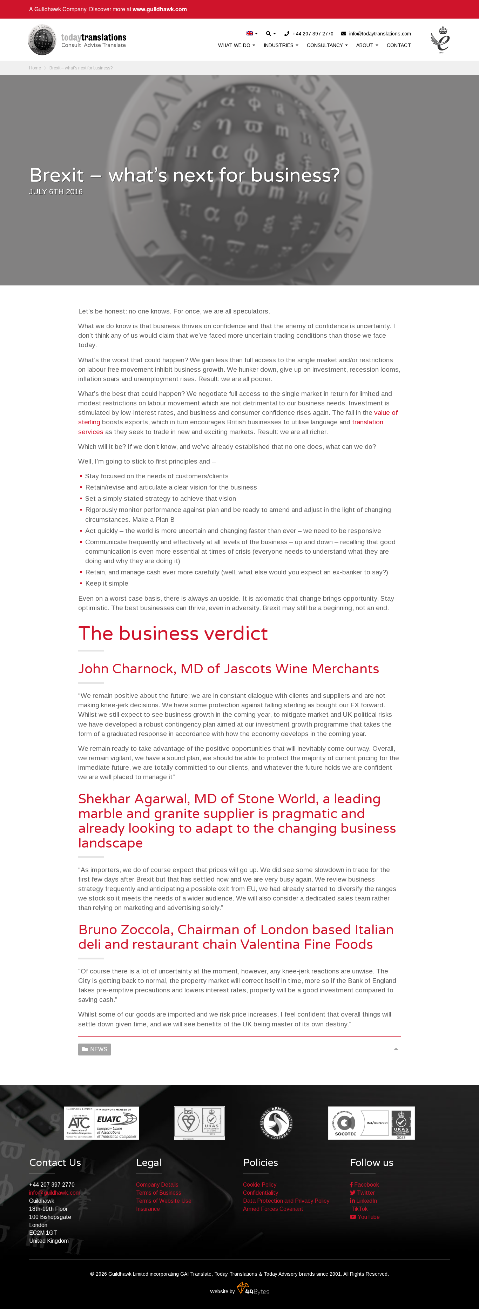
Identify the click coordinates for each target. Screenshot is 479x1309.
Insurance (148, 1209)
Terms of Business (158, 1193)
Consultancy (325, 45)
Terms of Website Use (163, 1201)
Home (35, 68)
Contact (399, 45)
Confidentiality (260, 1193)
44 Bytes (252, 1288)
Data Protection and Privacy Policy (286, 1201)
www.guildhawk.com (160, 9)
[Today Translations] (77, 39)
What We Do (235, 45)
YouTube (368, 1217)
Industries (279, 45)
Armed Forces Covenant (273, 1209)
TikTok (359, 1209)
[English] (252, 34)
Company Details (157, 1185)
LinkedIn (366, 1201)
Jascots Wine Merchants (301, 669)
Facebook (366, 1185)
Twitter (365, 1193)
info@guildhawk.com (54, 1193)
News (98, 1049)
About (365, 45)
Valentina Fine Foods (306, 945)
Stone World (277, 799)
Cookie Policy (259, 1185)
